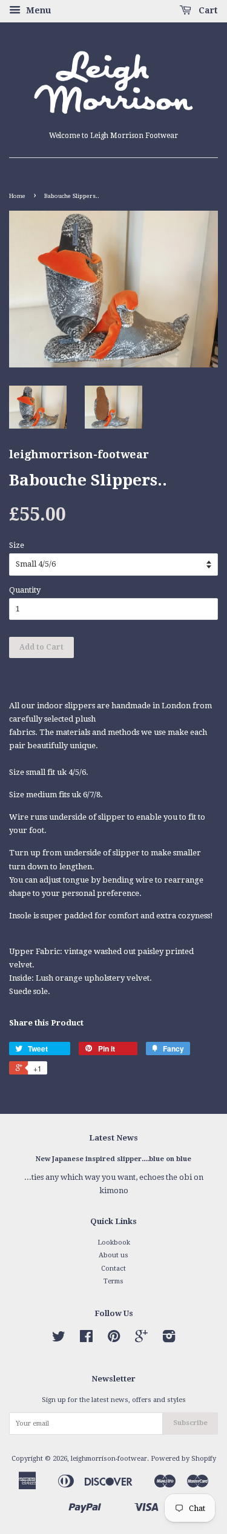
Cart (207, 10)
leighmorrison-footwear (109, 1459)
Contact (113, 1268)
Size (16, 545)
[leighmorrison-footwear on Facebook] (86, 1339)
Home (17, 196)
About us (113, 1255)
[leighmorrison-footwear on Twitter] (58, 1339)
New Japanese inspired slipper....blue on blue (113, 1159)
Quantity (25, 589)
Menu (37, 10)
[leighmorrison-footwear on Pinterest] (113, 1339)
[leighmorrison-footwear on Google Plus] (141, 1339)
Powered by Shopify (183, 1459)
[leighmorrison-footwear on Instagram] (169, 1339)
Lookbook (113, 1242)
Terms (113, 1281)
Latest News (113, 1137)
